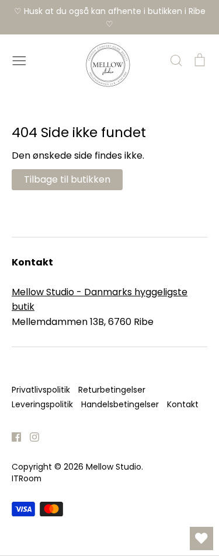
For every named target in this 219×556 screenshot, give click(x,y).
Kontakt (183, 404)
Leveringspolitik (42, 404)
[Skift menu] (19, 59)
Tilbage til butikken (67, 179)
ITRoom (26, 478)
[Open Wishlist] (201, 538)
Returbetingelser (111, 390)
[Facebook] (12, 436)
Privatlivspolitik (41, 390)
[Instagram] (30, 436)
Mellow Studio (113, 467)
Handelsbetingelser (120, 404)
